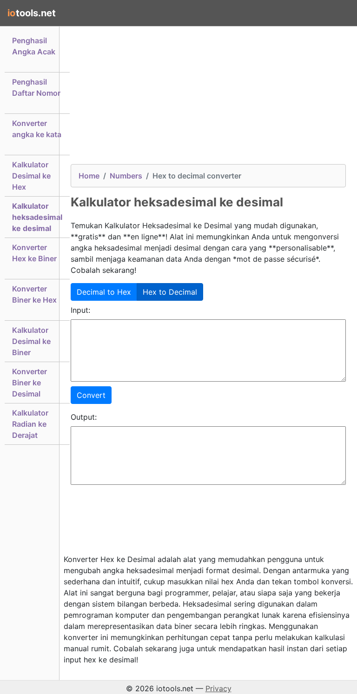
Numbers (126, 175)
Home (89, 175)
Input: (80, 310)
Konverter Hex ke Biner (34, 253)
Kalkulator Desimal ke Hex (31, 176)
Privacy (218, 688)
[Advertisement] (208, 99)
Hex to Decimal (170, 292)
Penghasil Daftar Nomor (36, 87)
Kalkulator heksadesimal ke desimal (37, 217)
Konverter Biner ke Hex (34, 294)
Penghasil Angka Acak (33, 46)
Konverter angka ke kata (36, 129)
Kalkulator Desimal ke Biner (31, 341)
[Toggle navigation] (337, 13)
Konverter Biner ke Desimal (29, 382)
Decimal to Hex (104, 292)
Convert (91, 395)
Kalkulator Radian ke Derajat (30, 424)
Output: (84, 417)
